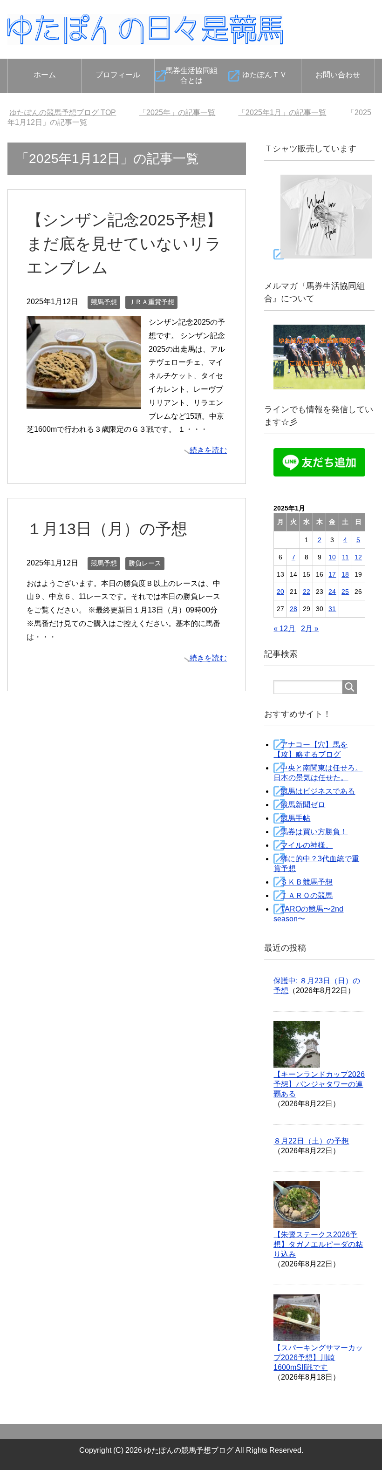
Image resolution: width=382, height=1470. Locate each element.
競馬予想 (104, 302)
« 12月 (284, 629)
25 (345, 591)
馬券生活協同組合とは (191, 75)
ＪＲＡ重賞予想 (151, 302)
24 (332, 591)
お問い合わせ (337, 75)
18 (345, 574)
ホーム (45, 75)
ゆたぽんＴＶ (264, 75)
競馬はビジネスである (317, 791)
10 (332, 557)
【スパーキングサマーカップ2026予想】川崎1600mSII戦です (318, 1357)
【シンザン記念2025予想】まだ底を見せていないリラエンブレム (124, 243)
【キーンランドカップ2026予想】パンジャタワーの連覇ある (319, 1084)
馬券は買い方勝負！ (314, 832)
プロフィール (118, 75)
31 (332, 608)
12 (358, 557)
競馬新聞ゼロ (302, 805)
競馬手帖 (295, 818)
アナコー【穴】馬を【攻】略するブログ (310, 749)
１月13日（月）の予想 (107, 529)
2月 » (310, 629)
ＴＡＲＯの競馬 (306, 895)
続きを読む (208, 450)
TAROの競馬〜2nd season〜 (308, 914)
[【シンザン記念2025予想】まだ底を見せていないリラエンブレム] (84, 402)
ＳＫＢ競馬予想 (306, 882)
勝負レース (145, 563)
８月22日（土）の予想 (311, 1141)
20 (280, 591)
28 (293, 608)
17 (332, 574)
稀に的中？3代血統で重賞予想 (316, 863)
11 (345, 557)
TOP (62, 112)
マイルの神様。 (306, 845)
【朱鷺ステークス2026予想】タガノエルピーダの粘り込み (318, 1244)
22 (306, 591)
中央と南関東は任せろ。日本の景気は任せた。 (317, 773)
